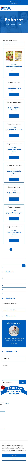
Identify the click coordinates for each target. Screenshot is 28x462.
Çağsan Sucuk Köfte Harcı (14, 233)
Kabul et (14, 455)
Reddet (14, 459)
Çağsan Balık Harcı (14, 88)
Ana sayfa (2, 431)
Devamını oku (14, 74)
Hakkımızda (3, 438)
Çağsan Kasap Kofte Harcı (14, 172)
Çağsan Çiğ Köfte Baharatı (14, 109)
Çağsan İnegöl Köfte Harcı (14, 150)
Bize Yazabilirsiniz (10, 405)
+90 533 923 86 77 (14, 3)
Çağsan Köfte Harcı (14, 193)
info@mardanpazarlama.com (14, 1)
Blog (1, 433)
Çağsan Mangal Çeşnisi (14, 213)
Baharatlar (14, 64)
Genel (5, 358)
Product (13, 24)
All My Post (14, 343)
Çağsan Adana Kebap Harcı (14, 67)
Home (7, 24)
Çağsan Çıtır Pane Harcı (14, 129)
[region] (14, 451)
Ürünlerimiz (3, 436)
